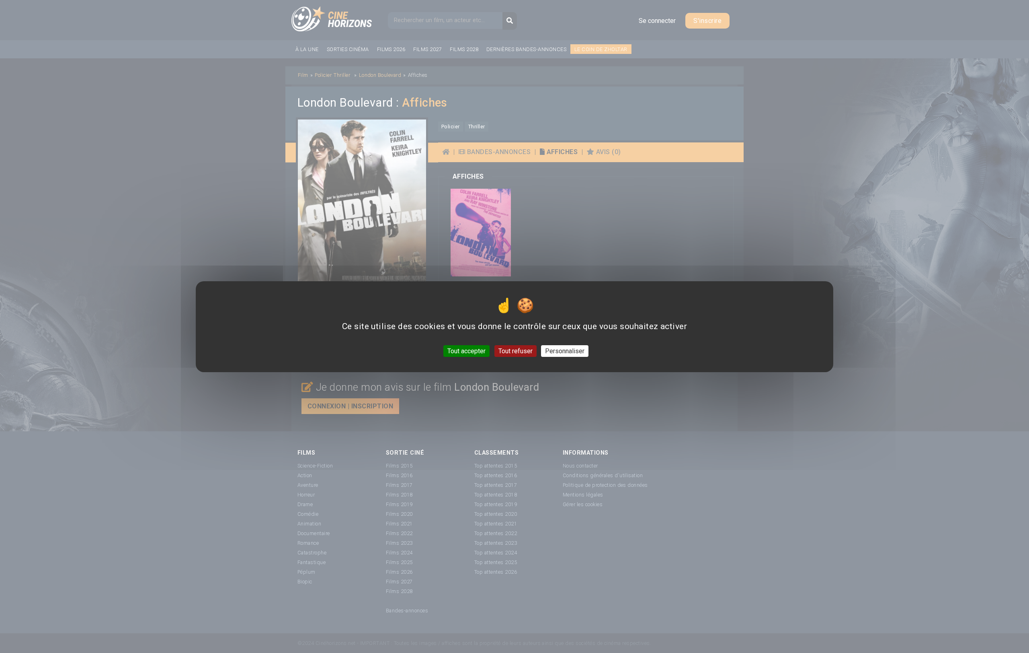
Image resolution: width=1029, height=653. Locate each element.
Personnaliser (564, 350)
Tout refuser (515, 350)
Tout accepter (466, 350)
